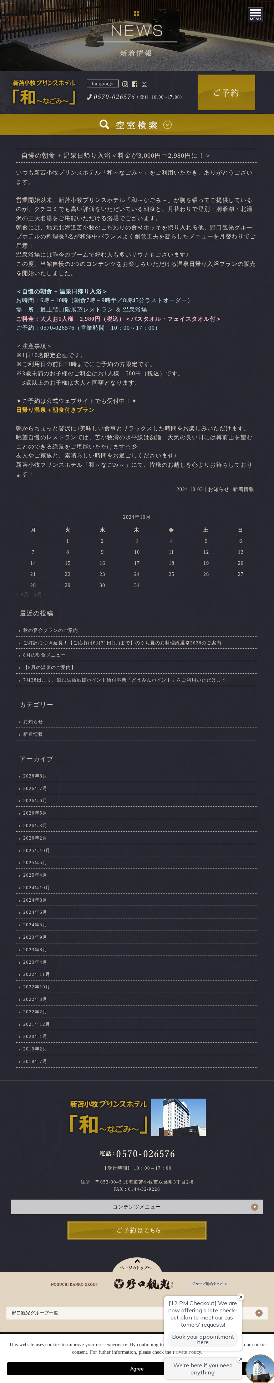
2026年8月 (35, 776)
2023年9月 (35, 937)
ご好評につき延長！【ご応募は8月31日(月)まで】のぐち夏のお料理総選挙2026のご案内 (122, 642)
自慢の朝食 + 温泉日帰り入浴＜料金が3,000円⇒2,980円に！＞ (116, 155)
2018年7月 (35, 1061)
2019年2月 (35, 1049)
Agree (137, 1369)
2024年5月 (35, 924)
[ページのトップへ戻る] (137, 1264)
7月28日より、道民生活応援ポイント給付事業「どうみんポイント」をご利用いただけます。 (127, 680)
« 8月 (22, 594)
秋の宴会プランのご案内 (50, 630)
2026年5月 (35, 813)
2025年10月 (36, 850)
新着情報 (243, 489)
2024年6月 (35, 912)
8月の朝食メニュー (44, 655)
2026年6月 (35, 800)
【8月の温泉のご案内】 (49, 667)
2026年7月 (35, 788)
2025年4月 (35, 875)
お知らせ (218, 489)
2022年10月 (36, 986)
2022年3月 (35, 999)
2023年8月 (35, 949)
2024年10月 (36, 887)
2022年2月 (35, 1011)
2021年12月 (36, 1024)
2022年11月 (36, 974)
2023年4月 (35, 962)
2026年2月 (35, 838)
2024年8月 (35, 900)
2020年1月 (35, 1036)
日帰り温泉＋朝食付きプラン (55, 410)
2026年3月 (35, 825)
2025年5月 (35, 862)
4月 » (40, 594)
